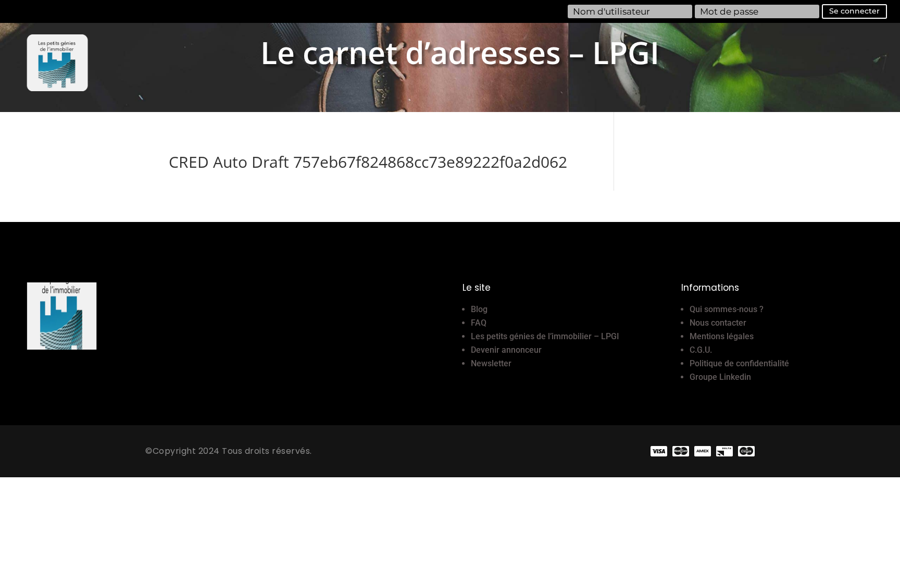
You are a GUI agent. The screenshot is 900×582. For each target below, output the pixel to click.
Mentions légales (722, 336)
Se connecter (854, 11)
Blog (479, 309)
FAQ (478, 323)
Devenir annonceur (506, 350)
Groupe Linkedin (720, 377)
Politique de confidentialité (739, 363)
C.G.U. (701, 350)
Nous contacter (718, 323)
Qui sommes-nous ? (727, 309)
